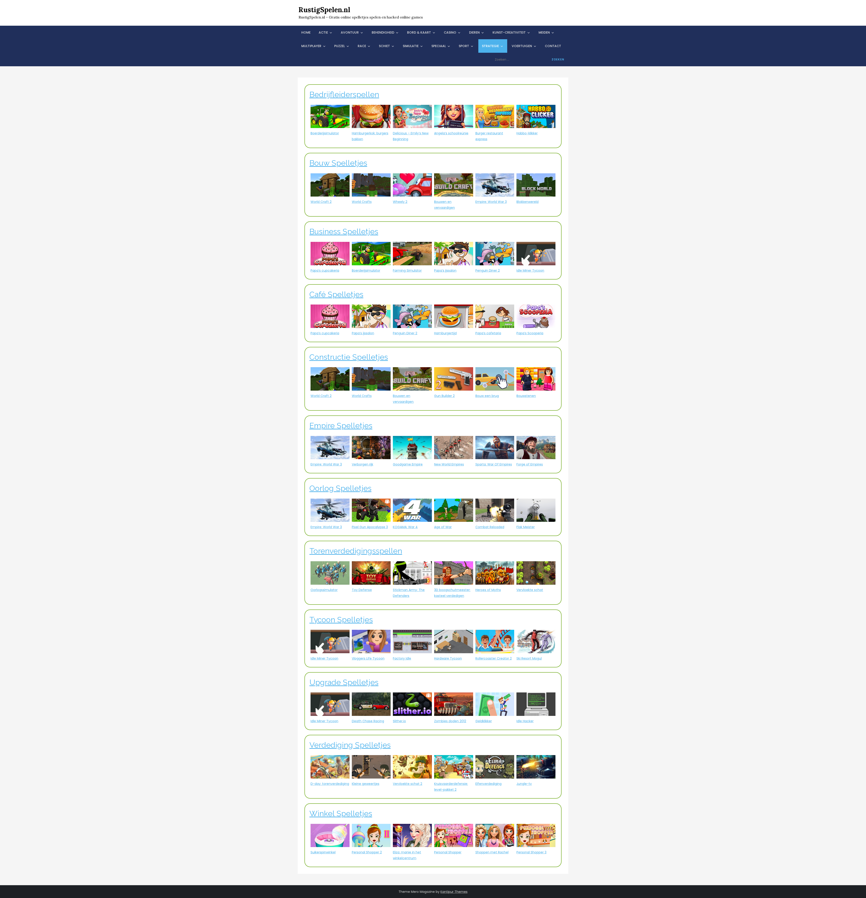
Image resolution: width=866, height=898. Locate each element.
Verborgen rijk (362, 464)
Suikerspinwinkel (323, 852)
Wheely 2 (400, 201)
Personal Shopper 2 (367, 852)
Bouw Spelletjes (338, 162)
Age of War (443, 527)
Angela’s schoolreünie (451, 133)
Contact (553, 46)
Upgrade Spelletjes (343, 682)
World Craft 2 (321, 201)
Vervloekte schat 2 (407, 783)
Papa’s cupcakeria (325, 270)
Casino (450, 32)
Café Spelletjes (336, 294)
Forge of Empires (529, 464)
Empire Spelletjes (340, 425)
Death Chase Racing (368, 721)
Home (306, 32)
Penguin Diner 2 (487, 270)
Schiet (384, 46)
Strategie (490, 46)
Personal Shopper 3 (531, 852)
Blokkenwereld (527, 201)
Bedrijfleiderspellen (344, 94)
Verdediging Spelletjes (350, 744)
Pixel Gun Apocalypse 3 (370, 527)
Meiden (544, 32)
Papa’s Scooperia (529, 333)
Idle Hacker (525, 721)
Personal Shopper (447, 852)
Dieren (474, 32)
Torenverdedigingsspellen (355, 550)
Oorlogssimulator (324, 590)
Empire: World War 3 (491, 201)
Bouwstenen (526, 396)
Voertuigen (522, 46)
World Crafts (362, 201)
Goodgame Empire (408, 464)
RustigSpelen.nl (324, 9)
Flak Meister (525, 527)
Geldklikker (483, 721)
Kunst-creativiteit (509, 32)
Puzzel (339, 46)
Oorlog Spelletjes (340, 488)
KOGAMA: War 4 (405, 527)
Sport (464, 46)
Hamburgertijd (445, 333)
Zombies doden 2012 (450, 721)
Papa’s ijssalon (445, 270)
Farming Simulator (407, 270)
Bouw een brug (487, 396)
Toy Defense (362, 590)
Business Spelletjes (343, 231)
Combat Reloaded (489, 527)
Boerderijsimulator (325, 133)
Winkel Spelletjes (340, 813)
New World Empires (449, 464)
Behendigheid (383, 32)
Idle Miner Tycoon (530, 270)
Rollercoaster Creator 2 (493, 658)
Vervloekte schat (529, 590)
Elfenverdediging (488, 783)
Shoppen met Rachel (492, 852)
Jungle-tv (524, 783)
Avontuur (350, 32)
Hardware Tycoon (448, 658)
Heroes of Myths (488, 590)
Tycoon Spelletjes (341, 619)
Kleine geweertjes (365, 783)
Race (362, 46)
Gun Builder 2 (444, 396)
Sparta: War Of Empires (493, 464)
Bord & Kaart (419, 32)
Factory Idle (402, 658)
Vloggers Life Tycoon (368, 658)
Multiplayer (311, 46)
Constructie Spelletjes (348, 357)
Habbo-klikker (527, 133)
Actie (323, 32)
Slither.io (399, 721)
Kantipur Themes (454, 891)
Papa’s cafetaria (488, 333)
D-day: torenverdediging (330, 783)
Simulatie (411, 46)
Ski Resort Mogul (529, 658)
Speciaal (438, 46)
